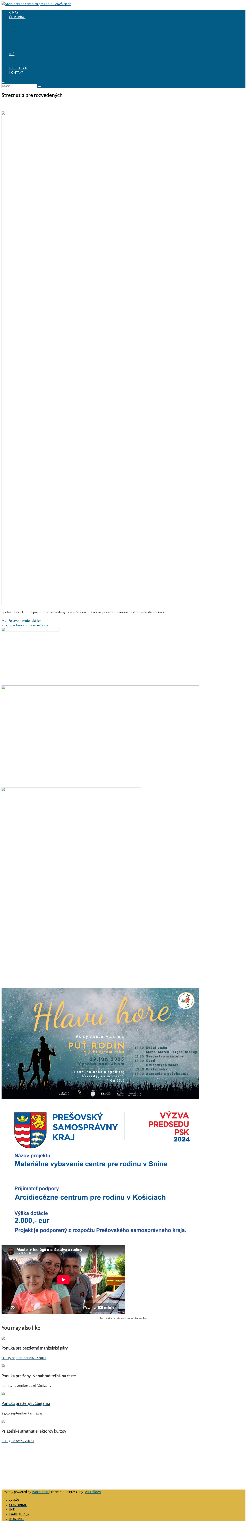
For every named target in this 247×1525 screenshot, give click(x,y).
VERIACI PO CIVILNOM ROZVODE (42, 31)
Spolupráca (25, 59)
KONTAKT (16, 72)
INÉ (11, 54)
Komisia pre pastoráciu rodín (38, 63)
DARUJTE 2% (18, 68)
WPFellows (93, 1492)
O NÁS (13, 12)
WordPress (40, 1492)
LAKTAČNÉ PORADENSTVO (37, 49)
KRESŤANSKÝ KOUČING (35, 35)
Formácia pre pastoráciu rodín (47, 45)
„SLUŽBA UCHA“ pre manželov (40, 26)
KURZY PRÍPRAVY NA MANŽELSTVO (44, 22)
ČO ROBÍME (17, 17)
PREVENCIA (25, 40)
